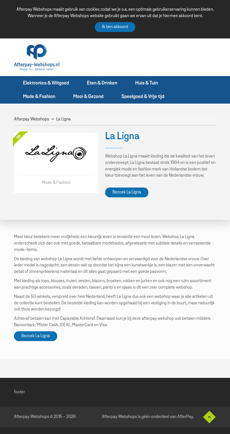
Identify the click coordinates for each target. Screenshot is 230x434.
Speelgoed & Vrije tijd (142, 96)
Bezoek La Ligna (126, 192)
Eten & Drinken (102, 83)
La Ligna (63, 119)
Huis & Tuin (146, 83)
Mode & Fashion (39, 96)
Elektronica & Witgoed (46, 83)
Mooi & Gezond (88, 96)
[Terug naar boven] (207, 417)
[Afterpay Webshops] (36, 57)
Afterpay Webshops (31, 119)
